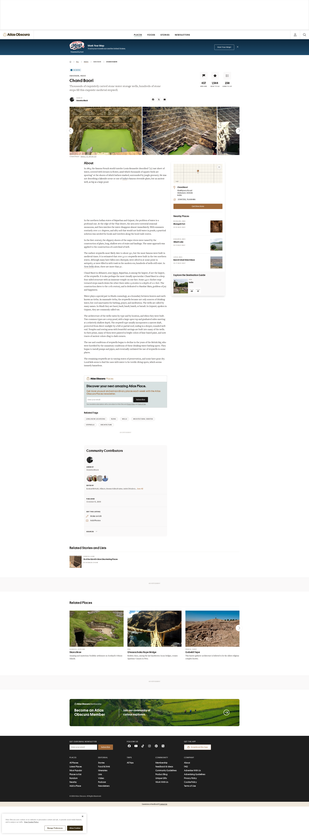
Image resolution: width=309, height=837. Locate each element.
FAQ (186, 767)
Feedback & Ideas (164, 767)
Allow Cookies (75, 828)
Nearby (73, 782)
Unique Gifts (161, 778)
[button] (204, 76)
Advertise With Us (192, 770)
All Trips (130, 763)
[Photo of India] (180, 286)
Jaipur (115, 273)
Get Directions (198, 206)
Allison (102, 489)
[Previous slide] (70, 131)
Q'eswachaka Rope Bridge (141, 652)
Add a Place (75, 786)
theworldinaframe (114, 489)
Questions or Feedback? (154, 804)
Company (189, 758)
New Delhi (89, 267)
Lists (100, 774)
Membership (161, 763)
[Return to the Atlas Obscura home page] (17, 34)
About (187, 763)
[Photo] (216, 226)
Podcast (102, 782)
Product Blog (161, 774)
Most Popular (76, 770)
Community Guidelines (166, 770)
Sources (90, 531)
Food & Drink (104, 767)
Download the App (199, 747)
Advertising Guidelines (194, 774)
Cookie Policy (190, 782)
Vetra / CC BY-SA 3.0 (88, 156)
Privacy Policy (131, 404)
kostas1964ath (92, 489)
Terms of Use (142, 404)
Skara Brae (75, 652)
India (124, 179)
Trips (129, 758)
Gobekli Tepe (192, 652)
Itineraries (102, 770)
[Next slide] (239, 131)
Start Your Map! (224, 47)
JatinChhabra (129, 489)
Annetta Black (82, 101)
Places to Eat (75, 774)
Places (73, 758)
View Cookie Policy (31, 822)
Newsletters (103, 786)
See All (140, 489)
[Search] (304, 34)
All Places (74, 763)
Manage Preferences (55, 828)
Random (74, 778)
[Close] (82, 816)
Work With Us (161, 782)
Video (101, 778)
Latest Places (76, 767)
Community (161, 758)
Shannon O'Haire (91, 562)
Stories (101, 763)
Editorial (103, 758)
